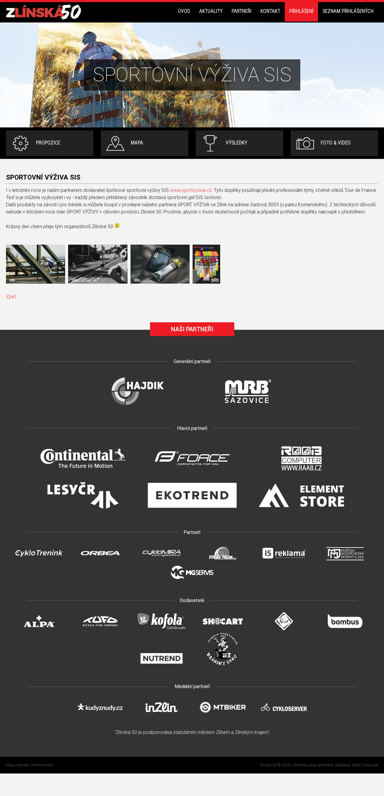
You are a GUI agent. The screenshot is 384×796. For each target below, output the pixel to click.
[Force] (192, 474)
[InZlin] (161, 714)
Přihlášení (301, 11)
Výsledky (236, 143)
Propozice (48, 143)
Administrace (42, 765)
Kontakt (270, 11)
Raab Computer (365, 765)
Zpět (11, 297)
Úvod (184, 11)
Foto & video (336, 143)
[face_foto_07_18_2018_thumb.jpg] (97, 264)
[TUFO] (100, 628)
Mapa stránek (17, 765)
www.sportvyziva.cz (191, 190)
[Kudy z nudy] (100, 714)
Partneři (241, 11)
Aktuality (211, 11)
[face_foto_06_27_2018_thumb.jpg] (35, 264)
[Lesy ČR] (83, 511)
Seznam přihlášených (348, 11)
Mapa (137, 143)
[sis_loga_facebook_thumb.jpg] (206, 264)
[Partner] (137, 407)
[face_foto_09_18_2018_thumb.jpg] (160, 264)
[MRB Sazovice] (247, 407)
